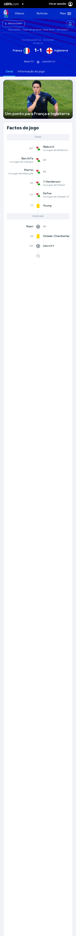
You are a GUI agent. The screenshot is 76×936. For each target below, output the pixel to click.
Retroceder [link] (15, 24)
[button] (64, 13)
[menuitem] (22, 13)
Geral (9, 71)
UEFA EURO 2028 (6, 13)
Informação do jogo (31, 71)
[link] (19, 13)
